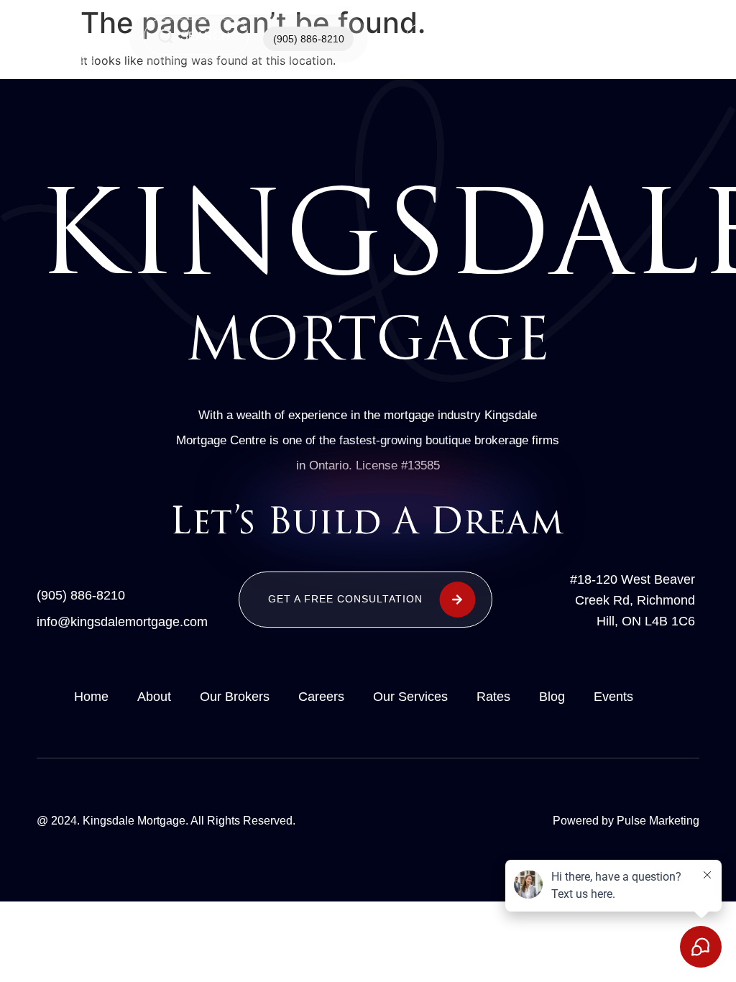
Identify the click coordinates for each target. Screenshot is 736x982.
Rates (493, 696)
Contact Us (592, 39)
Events (613, 696)
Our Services (517, 39)
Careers (321, 696)
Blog (552, 696)
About (154, 696)
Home (441, 39)
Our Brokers (235, 696)
